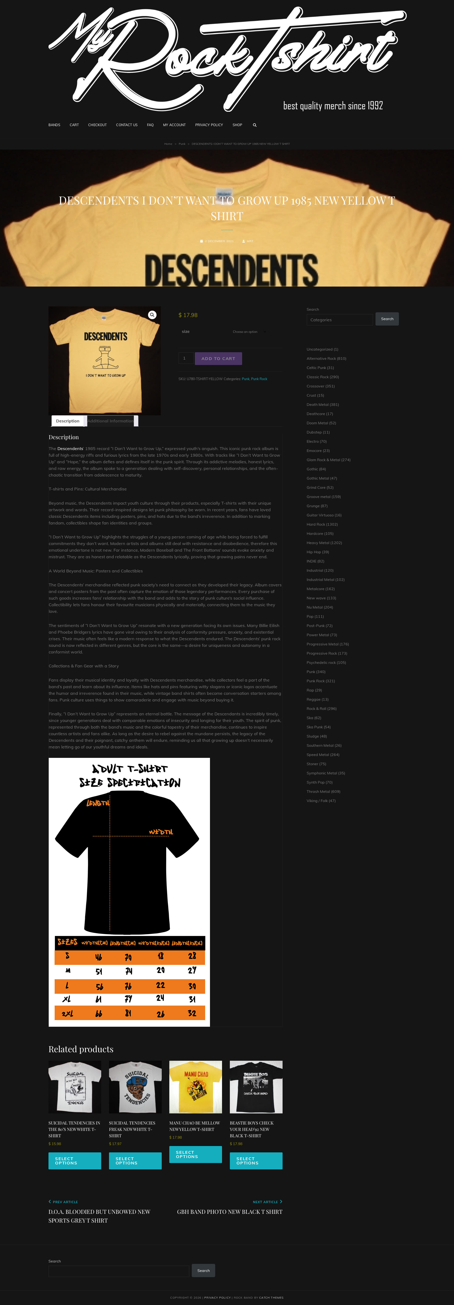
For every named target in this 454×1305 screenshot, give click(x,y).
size (186, 331)
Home (168, 144)
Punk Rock (259, 379)
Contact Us (126, 125)
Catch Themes (271, 1297)
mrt (250, 241)
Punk (182, 144)
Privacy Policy (209, 125)
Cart (74, 125)
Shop (237, 125)
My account (174, 125)
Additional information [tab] (110, 421)
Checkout (97, 125)
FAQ (150, 125)
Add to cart (218, 358)
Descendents (70, 448)
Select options (66, 1161)
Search (313, 309)
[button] (152, 315)
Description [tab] (67, 421)
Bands (54, 125)
